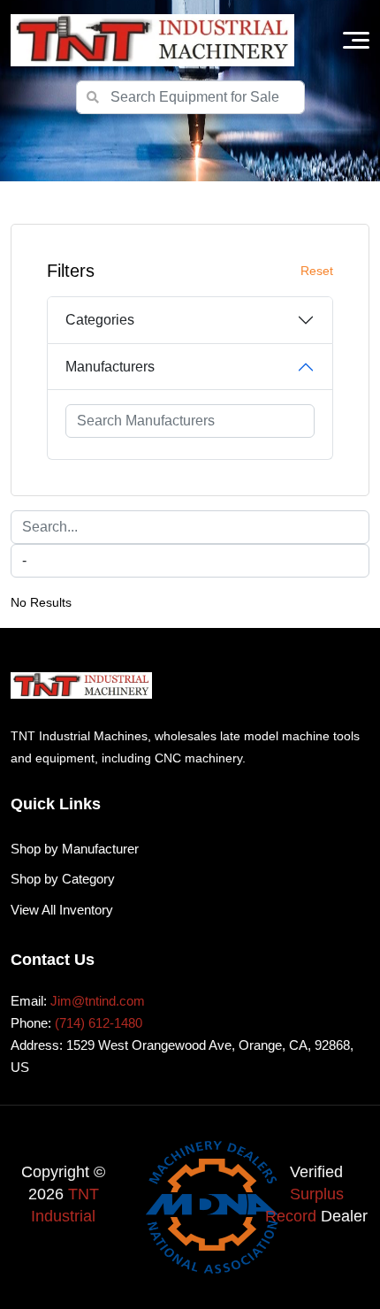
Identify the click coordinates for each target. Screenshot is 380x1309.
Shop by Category (63, 878)
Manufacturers (110, 366)
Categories (99, 319)
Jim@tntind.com (97, 1000)
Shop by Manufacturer (75, 848)
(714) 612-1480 (98, 1022)
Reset (316, 271)
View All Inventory (62, 909)
